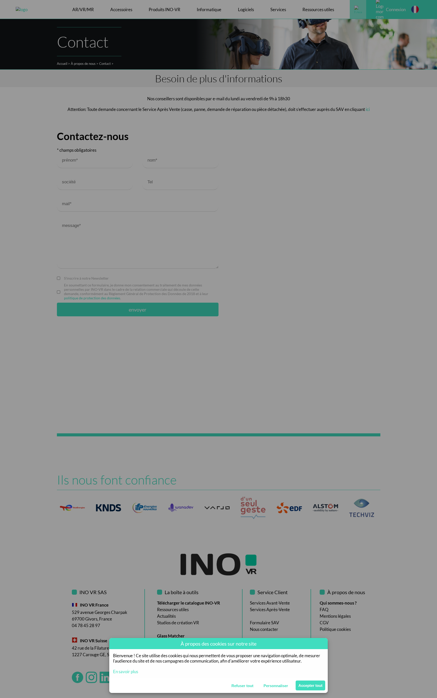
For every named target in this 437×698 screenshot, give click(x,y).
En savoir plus (125, 671)
